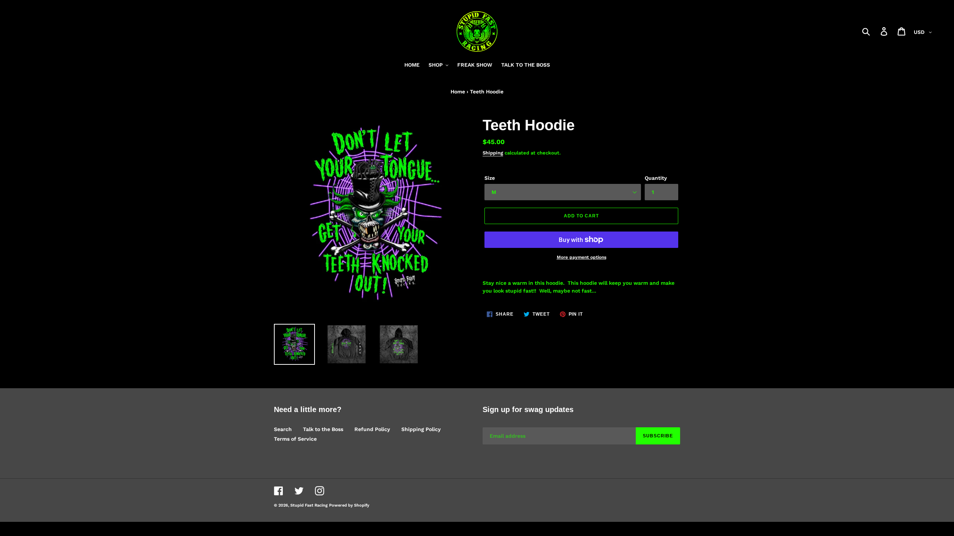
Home (458, 92)
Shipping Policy (421, 429)
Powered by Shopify (349, 505)
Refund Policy (372, 429)
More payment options (581, 257)
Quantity (656, 178)
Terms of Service (295, 439)
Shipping (493, 153)
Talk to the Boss (323, 429)
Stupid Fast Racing (309, 505)
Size (489, 178)
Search (283, 429)
